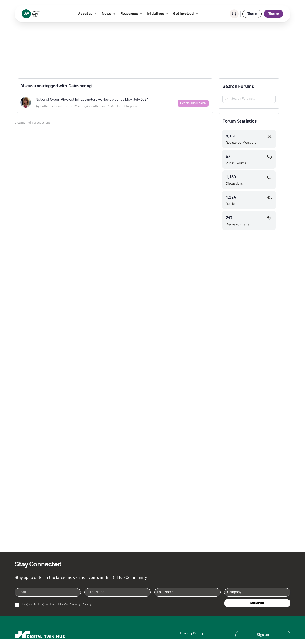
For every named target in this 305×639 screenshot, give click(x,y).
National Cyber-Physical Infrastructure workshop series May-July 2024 (92, 100)
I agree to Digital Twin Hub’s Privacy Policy (57, 604)
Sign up (273, 13)
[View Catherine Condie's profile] (25, 102)
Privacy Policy (191, 633)
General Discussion (193, 103)
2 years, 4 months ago (90, 106)
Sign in (252, 13)
